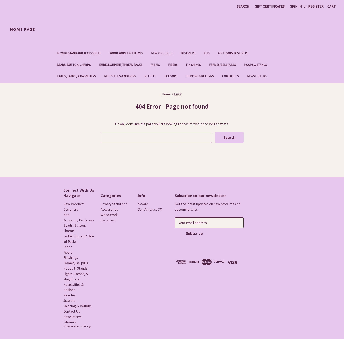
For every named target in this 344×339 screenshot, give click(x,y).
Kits (207, 53)
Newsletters (257, 76)
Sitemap (69, 322)
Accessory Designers (233, 53)
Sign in (296, 6)
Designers (188, 53)
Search (243, 6)
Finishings (193, 65)
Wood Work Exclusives (126, 53)
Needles (150, 76)
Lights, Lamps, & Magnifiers (76, 76)
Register (316, 6)
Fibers (173, 65)
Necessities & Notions (120, 76)
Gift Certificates (270, 6)
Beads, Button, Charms (74, 65)
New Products (161, 53)
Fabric (155, 65)
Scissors (171, 76)
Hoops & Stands (255, 65)
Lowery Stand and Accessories (79, 53)
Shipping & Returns (200, 76)
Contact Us (230, 76)
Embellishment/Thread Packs (120, 65)
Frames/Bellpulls (222, 65)
